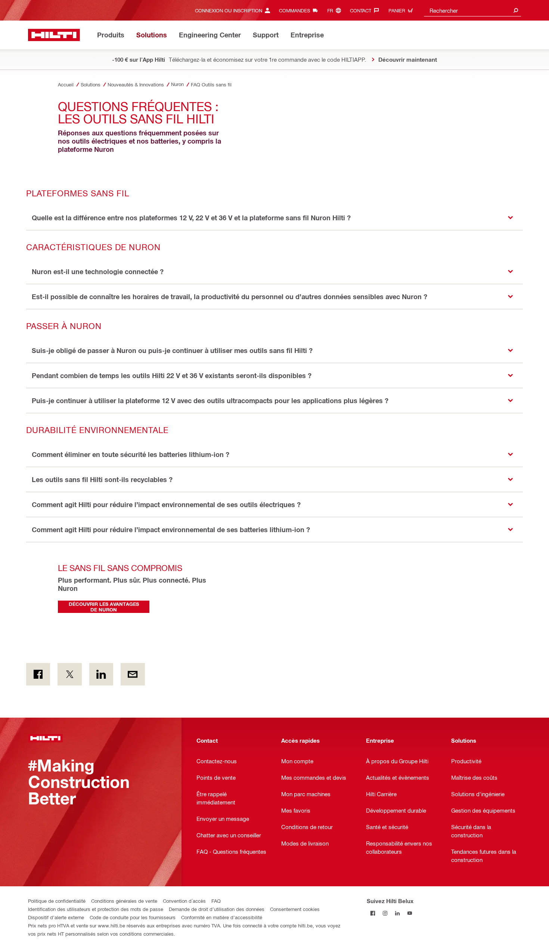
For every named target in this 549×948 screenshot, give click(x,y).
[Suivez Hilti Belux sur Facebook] (373, 913)
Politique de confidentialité (57, 900)
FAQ (216, 900)
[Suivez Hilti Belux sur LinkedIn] (397, 913)
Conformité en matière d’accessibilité (221, 917)
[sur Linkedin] (101, 674)
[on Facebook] (38, 674)
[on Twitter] (69, 674)
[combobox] (472, 10)
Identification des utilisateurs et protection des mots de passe (95, 909)
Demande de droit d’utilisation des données (216, 909)
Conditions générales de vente (124, 900)
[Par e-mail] (133, 674)
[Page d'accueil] (54, 35)
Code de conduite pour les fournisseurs (133, 917)
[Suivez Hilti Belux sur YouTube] (410, 913)
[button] (274, 217)
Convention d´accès (184, 900)
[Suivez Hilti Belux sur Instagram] (385, 913)
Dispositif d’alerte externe (56, 917)
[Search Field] (515, 10)
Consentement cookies (295, 909)
